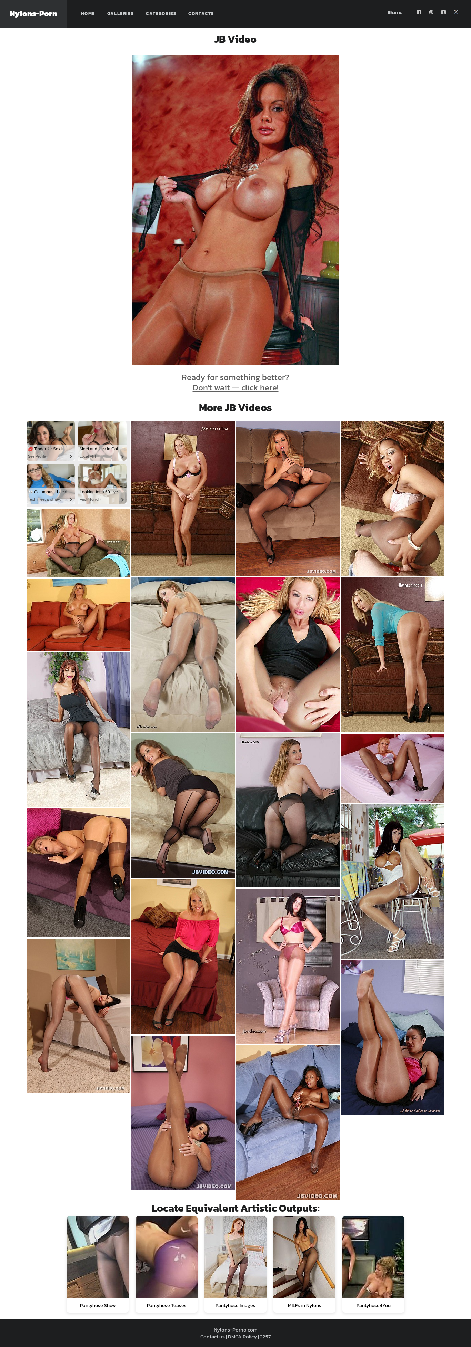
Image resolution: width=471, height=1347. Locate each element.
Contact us (212, 1336)
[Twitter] (456, 12)
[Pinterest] (431, 12)
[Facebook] (418, 12)
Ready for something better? (235, 382)
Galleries (120, 13)
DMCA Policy (242, 1336)
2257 (265, 1336)
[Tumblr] (443, 12)
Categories (161, 13)
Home (88, 13)
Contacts (201, 13)
